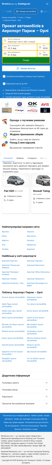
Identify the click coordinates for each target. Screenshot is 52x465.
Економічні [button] (8, 158)
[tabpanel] (26, 189)
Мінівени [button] (20, 158)
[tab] (8, 158)
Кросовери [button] (45, 158)
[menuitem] (26, 11)
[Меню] (47, 4)
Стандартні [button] (32, 158)
